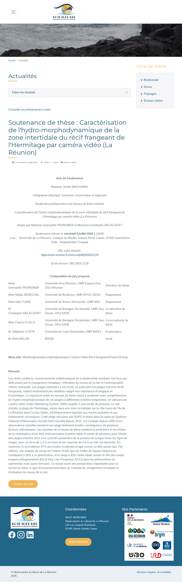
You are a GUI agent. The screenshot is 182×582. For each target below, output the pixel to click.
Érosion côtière (153, 100)
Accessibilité (164, 572)
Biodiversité (151, 79)
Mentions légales (146, 572)
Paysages (150, 93)
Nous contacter (78, 541)
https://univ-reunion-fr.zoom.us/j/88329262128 (69, 254)
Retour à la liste (24, 483)
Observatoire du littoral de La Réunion (109, 11)
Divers (148, 86)
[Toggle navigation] (13, 11)
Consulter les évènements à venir (29, 109)
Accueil (11, 60)
